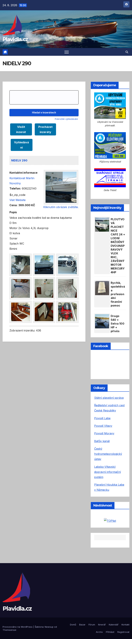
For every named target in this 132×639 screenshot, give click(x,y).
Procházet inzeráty (45, 129)
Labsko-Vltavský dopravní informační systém (107, 472)
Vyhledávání (21, 145)
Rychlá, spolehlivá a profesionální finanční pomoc (118, 294)
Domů (73, 624)
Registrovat (123, 632)
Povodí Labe (102, 418)
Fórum (92, 624)
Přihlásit (110, 632)
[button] (126, 52)
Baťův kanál (102, 441)
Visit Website (17, 200)
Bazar (82, 624)
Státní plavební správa (109, 397)
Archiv (99, 632)
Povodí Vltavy (103, 425)
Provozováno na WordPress (18, 626)
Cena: (13, 205)
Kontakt (125, 624)
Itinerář (102, 624)
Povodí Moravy (104, 433)
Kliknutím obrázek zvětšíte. (61, 207)
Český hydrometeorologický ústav (108, 454)
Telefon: (15, 188)
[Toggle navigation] (66, 52)
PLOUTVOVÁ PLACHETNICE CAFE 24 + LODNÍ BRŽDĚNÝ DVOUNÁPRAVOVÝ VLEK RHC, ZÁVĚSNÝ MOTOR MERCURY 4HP (118, 246)
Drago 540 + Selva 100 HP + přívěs (117, 323)
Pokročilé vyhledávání (66, 119)
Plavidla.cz (15, 39)
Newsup (49, 626)
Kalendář (113, 624)
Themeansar (9, 630)
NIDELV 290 (19, 160)
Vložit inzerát (21, 129)
